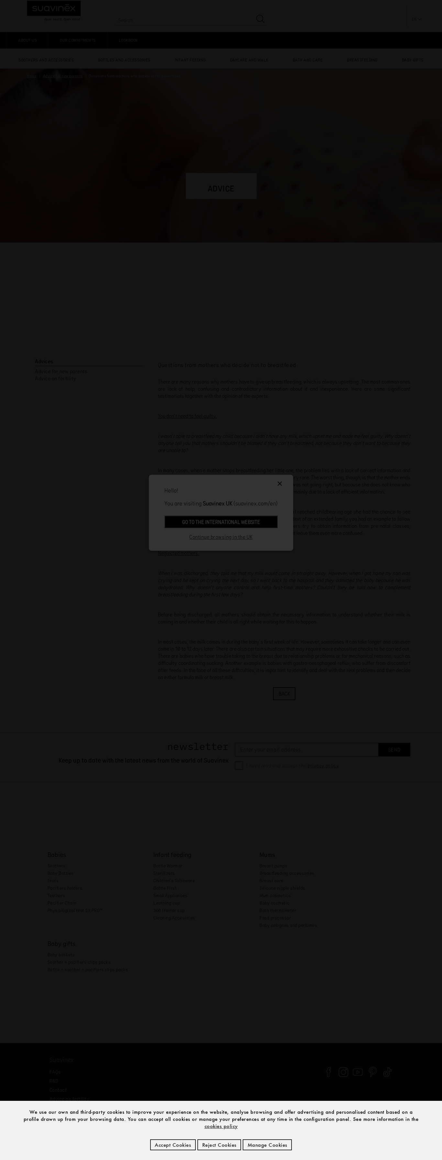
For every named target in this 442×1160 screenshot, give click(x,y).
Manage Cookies (267, 1145)
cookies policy (221, 1126)
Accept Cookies (173, 1145)
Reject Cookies (219, 1145)
